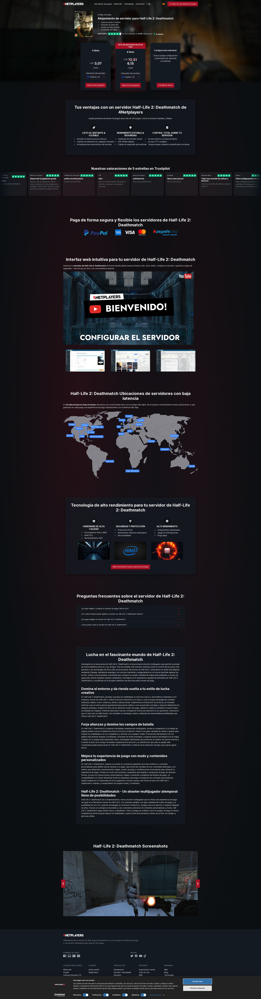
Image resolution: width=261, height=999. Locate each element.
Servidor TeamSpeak (122, 972)
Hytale (66, 972)
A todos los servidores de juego (182, 4)
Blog (166, 972)
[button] (148, 4)
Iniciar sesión (93, 970)
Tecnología (169, 975)
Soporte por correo (147, 970)
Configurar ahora (165, 85)
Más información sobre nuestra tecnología (130, 567)
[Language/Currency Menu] (163, 4)
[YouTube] (141, 956)
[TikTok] (145, 956)
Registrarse (93, 972)
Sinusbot (117, 975)
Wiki (141, 975)
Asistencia (140, 4)
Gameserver (119, 970)
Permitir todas (197, 981)
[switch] (106, 995)
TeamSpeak (129, 4)
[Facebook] (137, 956)
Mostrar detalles (156, 995)
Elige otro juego (105, 15)
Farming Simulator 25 (72, 975)
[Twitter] (132, 956)
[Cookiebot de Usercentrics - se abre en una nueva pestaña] (60, 995)
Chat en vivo (144, 972)
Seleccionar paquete (95, 85)
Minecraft (118, 4)
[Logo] (73, 3)
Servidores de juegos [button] (103, 4)
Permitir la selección (197, 988)
